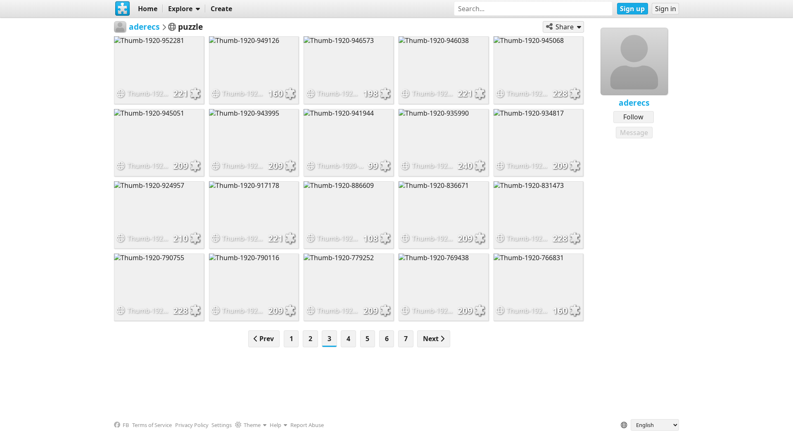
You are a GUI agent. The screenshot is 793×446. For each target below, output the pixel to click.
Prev (266, 338)
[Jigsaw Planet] (122, 8)
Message (634, 132)
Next (431, 338)
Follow (633, 116)
